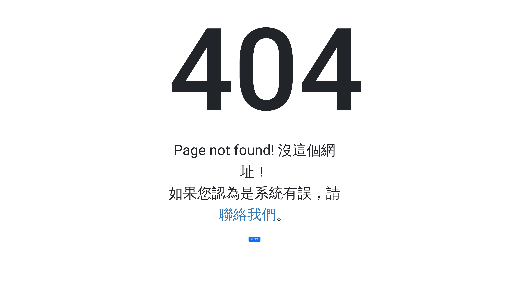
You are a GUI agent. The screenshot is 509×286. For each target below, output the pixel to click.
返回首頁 (254, 239)
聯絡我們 (247, 214)
